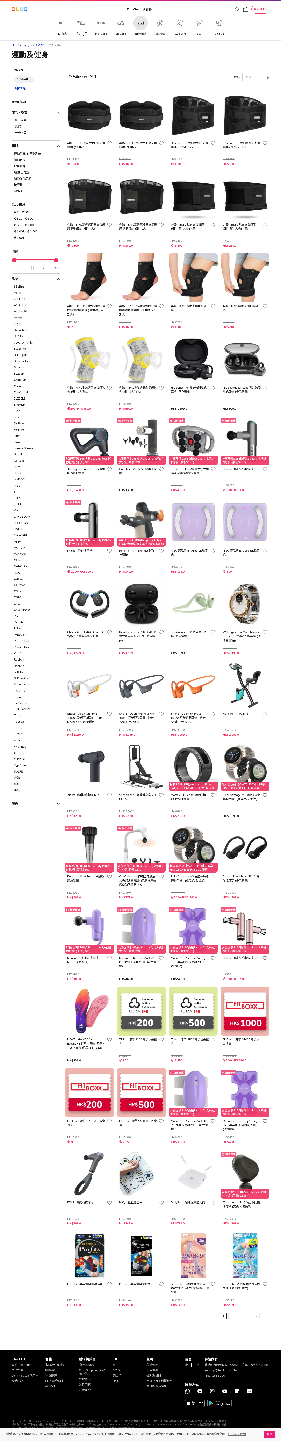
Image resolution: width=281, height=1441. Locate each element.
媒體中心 (17, 1381)
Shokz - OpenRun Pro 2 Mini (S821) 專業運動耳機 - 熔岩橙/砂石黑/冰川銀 (137, 718)
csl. (115, 1365)
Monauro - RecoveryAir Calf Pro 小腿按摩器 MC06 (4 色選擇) (137, 962)
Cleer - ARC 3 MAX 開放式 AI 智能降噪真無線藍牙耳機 (85, 634)
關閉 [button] (269, 1434)
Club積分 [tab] (18, 204)
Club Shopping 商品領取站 (92, 1372)
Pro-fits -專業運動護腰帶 (134, 1284)
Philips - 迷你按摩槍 (79, 551)
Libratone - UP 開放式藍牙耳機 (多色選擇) (189, 634)
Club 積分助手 (54, 1381)
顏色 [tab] (15, 803)
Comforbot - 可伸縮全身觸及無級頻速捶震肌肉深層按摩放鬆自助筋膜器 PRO (137, 881)
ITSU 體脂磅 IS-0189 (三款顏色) (189, 553)
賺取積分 (51, 1370)
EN (197, 1365)
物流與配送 (86, 1365)
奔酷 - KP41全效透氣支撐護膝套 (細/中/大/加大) (86, 390)
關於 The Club (21, 1365)
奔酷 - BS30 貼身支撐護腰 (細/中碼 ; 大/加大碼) (187, 227)
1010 (116, 1370)
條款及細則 (153, 1376)
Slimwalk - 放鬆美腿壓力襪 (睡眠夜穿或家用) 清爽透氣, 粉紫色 (190, 1288)
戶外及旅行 (39, 45)
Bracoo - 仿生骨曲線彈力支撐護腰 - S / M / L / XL (189, 145)
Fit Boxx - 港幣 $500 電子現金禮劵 (138, 1123)
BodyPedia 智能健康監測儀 (188, 1203)
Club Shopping (21, 45)
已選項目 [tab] (17, 70)
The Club (133, 10)
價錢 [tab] (15, 251)
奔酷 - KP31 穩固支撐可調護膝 (188, 308)
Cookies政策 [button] (237, 1434)
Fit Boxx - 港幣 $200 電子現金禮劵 (86, 1123)
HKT (115, 1381)
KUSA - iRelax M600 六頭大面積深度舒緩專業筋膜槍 (190, 471)
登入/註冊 (260, 9)
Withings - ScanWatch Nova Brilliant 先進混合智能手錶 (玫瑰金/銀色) (241, 636)
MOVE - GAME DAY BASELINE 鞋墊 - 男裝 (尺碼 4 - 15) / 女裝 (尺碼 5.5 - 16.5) (86, 1044)
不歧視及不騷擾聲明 (159, 1381)
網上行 (117, 1376)
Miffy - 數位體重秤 (130, 1203)
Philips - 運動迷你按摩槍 (238, 469)
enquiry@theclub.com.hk (220, 1370)
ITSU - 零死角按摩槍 (80, 1203)
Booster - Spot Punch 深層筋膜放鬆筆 (85, 879)
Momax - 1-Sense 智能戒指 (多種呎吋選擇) (188, 797)
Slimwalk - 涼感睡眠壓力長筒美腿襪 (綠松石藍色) (241, 1286)
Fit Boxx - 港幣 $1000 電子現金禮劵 (241, 1042)
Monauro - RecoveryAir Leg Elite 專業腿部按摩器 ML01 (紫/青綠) (188, 962)
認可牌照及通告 (156, 1386)
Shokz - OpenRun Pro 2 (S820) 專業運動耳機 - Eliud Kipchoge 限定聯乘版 (84, 718)
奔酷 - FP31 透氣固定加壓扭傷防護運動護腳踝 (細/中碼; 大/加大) (86, 310)
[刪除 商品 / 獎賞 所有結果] (30, 79)
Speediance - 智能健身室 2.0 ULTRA (137, 797)
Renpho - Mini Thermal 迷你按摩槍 (136, 553)
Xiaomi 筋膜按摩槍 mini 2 (83, 795)
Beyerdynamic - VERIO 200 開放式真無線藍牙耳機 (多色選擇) (138, 636)
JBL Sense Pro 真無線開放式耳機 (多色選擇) (188, 390)
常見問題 (85, 1385)
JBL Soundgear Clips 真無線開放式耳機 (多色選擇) (241, 390)
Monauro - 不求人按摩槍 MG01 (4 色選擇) (82, 960)
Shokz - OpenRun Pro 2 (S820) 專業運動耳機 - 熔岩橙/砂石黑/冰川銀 (188, 718)
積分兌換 (51, 1386)
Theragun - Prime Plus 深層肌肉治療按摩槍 (86, 471)
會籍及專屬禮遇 (55, 1365)
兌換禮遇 (51, 1376)
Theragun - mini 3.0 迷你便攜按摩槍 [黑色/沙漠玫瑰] (241, 1205)
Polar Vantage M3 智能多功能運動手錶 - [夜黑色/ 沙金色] (241, 797)
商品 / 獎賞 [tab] (20, 113)
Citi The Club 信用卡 (25, 1376)
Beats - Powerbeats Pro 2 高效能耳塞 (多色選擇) (241, 879)
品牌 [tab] (15, 279)
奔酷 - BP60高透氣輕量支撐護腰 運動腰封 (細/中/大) (86, 227)
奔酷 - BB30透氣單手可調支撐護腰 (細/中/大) (86, 145)
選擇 (56, 267)
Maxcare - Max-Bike (235, 714)
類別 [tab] (15, 146)
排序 (237, 77)
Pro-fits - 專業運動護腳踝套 (84, 1284)
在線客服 (85, 1390)
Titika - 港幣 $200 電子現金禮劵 (138, 1042)
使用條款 (152, 1370)
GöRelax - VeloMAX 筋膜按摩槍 (138, 471)
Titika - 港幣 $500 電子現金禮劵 (190, 1042)
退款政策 (85, 1379)
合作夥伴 (148, 10)
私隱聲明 (152, 1365)
